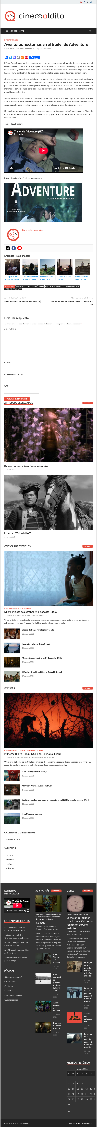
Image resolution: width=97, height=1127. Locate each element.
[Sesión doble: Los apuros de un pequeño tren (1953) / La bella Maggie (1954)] (12, 800)
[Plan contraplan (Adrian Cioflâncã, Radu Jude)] (43, 975)
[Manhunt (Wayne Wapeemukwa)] (12, 786)
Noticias (7, 40)
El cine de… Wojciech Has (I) (17, 533)
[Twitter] (87, 2)
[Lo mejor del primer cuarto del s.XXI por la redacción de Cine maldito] (80, 897)
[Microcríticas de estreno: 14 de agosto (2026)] (12, 658)
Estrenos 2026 (12, 839)
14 (86, 1089)
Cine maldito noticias (26, 49)
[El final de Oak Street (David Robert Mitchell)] (12, 672)
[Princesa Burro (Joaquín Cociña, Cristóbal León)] (48, 721)
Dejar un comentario (43, 49)
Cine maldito (25, 615)
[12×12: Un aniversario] (74, 1014)
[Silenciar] (24, 910)
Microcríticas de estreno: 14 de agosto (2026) (42, 658)
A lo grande (9, 608)
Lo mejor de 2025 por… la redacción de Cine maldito (88, 969)
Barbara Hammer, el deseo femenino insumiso (26, 466)
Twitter (9, 864)
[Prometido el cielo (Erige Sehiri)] (12, 644)
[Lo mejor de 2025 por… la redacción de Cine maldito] (74, 963)
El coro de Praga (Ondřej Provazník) (38, 630)
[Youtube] (80, 2)
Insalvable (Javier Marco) (57, 1025)
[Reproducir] (7, 910)
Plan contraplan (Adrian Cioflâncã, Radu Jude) (57, 982)
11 (73, 1089)
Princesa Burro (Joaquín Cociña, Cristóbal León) (32, 753)
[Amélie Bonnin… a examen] (43, 1003)
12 (78, 1089)
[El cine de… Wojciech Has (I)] (48, 502)
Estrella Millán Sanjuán (29, 757)
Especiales (8, 990)
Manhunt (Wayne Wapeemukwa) (37, 785)
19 (78, 1094)
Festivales (31, 750)
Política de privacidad (13, 995)
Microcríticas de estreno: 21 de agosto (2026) (30, 611)
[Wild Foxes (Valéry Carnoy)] (12, 772)
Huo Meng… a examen (32, 814)
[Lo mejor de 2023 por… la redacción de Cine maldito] (74, 1034)
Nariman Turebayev (13, 289)
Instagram (10, 868)
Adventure (20, 286)
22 (91, 1094)
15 (91, 1089)
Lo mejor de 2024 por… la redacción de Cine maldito (88, 994)
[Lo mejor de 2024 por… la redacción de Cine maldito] (74, 988)
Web (6, 386)
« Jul (68, 1111)
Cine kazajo (32, 286)
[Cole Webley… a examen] (43, 954)
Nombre (8, 363)
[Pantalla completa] (28, 910)
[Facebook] (84, 2)
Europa (22, 750)
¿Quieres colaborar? (13, 977)
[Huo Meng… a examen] (12, 814)
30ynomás (39, 914)
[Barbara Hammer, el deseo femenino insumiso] (48, 434)
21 (86, 1094)
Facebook (10, 859)
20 (82, 1094)
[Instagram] (91, 2)
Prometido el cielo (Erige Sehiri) (36, 644)
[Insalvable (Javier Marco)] (43, 1023)
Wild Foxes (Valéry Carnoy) (34, 771)
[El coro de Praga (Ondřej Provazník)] (12, 630)
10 (69, 1089)
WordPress (80, 1123)
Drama (41, 286)
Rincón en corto (53, 916)
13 (82, 1089)
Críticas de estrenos (23, 608)
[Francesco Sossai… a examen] (48, 897)
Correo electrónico (15, 374)
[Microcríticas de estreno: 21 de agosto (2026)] (48, 579)
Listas (85, 914)
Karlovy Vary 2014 (71, 286)
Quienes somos (11, 1000)
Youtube (9, 855)
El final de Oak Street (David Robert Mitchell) (42, 672)
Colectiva (78, 914)
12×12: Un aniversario (88, 1017)
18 (73, 1094)
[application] (17, 905)
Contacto (8, 986)
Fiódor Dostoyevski (53, 286)
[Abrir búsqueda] (90, 31)
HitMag (89, 1123)
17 (69, 1094)
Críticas (15, 750)
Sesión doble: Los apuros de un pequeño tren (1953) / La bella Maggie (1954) (55, 800)
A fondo (7, 750)
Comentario (11, 329)
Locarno (39, 750)
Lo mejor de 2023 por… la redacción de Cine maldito (88, 1040)
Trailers (15, 40)
